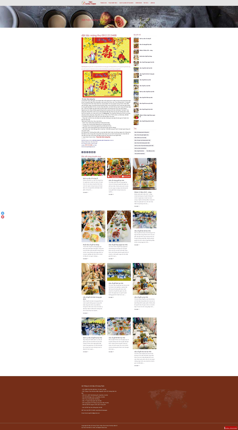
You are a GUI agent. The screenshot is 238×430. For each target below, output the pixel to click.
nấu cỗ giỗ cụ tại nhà (145, 85)
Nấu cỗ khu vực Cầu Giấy (140, 137)
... (91, 189)
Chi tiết (85, 192)
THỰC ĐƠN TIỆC (112, 2)
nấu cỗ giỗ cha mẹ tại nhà (146, 103)
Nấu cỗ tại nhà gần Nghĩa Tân (142, 134)
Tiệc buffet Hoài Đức (140, 153)
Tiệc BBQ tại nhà (150, 150)
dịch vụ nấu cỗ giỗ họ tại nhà (147, 91)
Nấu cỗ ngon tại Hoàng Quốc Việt (142, 140)
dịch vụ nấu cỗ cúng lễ (145, 38)
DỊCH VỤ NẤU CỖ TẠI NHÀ (126, 2)
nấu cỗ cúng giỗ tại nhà (145, 44)
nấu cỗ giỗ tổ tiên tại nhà (146, 97)
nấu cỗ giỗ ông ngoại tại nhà (147, 62)
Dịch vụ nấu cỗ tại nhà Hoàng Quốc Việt (144, 145)
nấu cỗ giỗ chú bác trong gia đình (147, 74)
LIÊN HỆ (153, 2)
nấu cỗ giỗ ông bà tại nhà (146, 109)
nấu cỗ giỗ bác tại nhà (145, 80)
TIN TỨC (145, 2)
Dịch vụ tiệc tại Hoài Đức (140, 148)
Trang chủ (103, 2)
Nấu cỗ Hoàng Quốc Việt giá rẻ (142, 132)
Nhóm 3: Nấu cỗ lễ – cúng (146, 50)
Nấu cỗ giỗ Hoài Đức (139, 150)
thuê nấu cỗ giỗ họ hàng (146, 56)
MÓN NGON (139, 2)
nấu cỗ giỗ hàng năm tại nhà (147, 121)
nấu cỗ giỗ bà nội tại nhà (146, 68)
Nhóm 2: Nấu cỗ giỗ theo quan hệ (147, 115)
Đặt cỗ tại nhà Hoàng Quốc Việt (142, 142)
